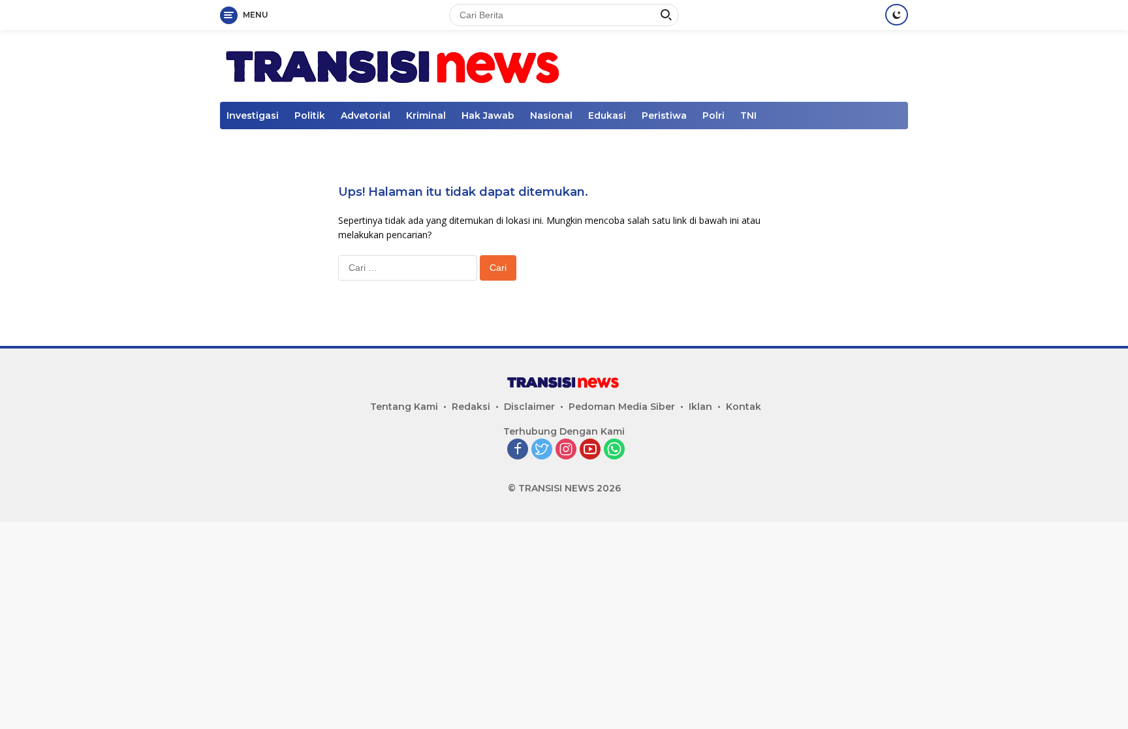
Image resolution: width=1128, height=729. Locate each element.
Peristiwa (664, 115)
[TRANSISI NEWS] (395, 65)
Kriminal (426, 115)
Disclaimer (529, 406)
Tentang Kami (404, 406)
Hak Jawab (488, 115)
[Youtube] (590, 450)
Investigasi (253, 115)
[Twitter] (541, 450)
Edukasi (607, 115)
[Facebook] (517, 450)
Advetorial (365, 115)
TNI (748, 115)
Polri (713, 115)
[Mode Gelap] (896, 14)
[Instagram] (566, 450)
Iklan (700, 406)
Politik (309, 115)
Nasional (551, 115)
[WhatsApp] (614, 450)
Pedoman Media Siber (622, 406)
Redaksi (471, 406)
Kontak (743, 406)
